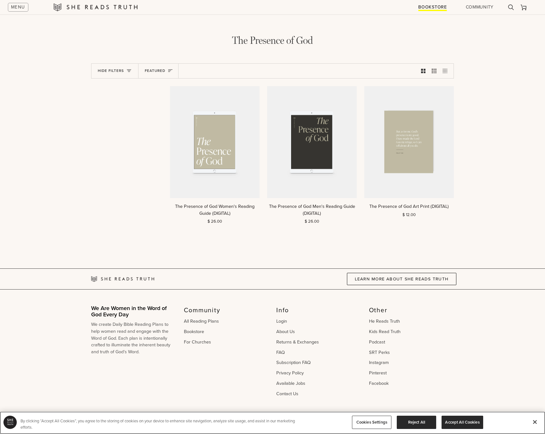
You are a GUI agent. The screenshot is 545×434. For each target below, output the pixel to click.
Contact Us (287, 393)
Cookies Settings (371, 422)
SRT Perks (379, 352)
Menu (18, 7)
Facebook (379, 383)
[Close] (535, 422)
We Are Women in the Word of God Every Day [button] (129, 312)
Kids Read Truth (385, 331)
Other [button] (378, 310)
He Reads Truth (384, 321)
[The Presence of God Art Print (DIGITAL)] (409, 142)
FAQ (280, 352)
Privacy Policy (290, 372)
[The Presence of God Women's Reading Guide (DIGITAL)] (215, 142)
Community (480, 7)
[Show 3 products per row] (434, 71)
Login (281, 321)
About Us (285, 331)
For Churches (197, 341)
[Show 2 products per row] (423, 71)
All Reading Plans (201, 321)
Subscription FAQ (293, 362)
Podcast (377, 341)
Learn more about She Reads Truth (401, 279)
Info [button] (282, 310)
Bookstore (432, 7)
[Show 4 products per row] (447, 71)
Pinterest (378, 372)
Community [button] (202, 310)
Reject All (416, 422)
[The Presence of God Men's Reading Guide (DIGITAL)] (312, 142)
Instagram (379, 362)
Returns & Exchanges (297, 341)
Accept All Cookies (462, 422)
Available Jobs (290, 383)
